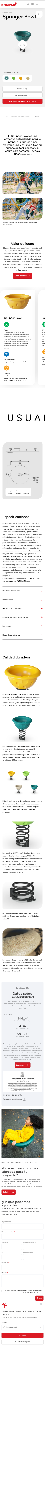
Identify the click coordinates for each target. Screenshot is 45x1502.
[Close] (41, 1304)
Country (4, 1323)
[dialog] (22, 751)
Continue (22, 1335)
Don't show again (22, 1342)
